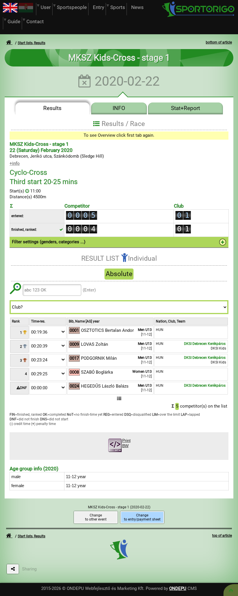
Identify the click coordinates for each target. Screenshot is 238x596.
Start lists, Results (31, 43)
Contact (35, 21)
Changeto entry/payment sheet (142, 517)
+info (15, 163)
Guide (14, 21)
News (137, 7)
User (46, 7)
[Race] (230, 590)
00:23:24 (39, 360)
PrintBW (126, 443)
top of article (222, 536)
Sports (117, 7)
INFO (119, 108)
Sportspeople (72, 7)
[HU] (26, 11)
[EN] (10, 11)
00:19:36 (39, 332)
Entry (98, 7)
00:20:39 (39, 346)
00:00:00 (39, 387)
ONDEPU (177, 588)
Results (52, 108)
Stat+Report (185, 108)
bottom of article (219, 42)
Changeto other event (96, 517)
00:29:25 (39, 374)
